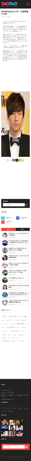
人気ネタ (8, 229)
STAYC (7, 323)
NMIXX (3, 327)
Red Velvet (21, 323)
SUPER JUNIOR (6, 341)
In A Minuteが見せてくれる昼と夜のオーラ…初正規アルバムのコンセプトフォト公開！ (19, 242)
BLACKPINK (11, 327)
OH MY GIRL (21, 334)
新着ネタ (22, 229)
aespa (17, 320)
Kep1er (24, 320)
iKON (23, 341)
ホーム (3, 408)
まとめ (25, 408)
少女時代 (25, 316)
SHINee (4, 338)
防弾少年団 (12, 316)
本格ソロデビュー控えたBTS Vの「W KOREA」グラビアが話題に (18, 249)
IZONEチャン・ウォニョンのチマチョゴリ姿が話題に (18, 234)
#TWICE (14, 408)
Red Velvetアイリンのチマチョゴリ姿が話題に (19, 286)
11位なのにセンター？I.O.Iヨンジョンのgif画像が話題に (18, 256)
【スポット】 (5, 331)
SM (9, 334)
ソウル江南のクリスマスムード (16, 278)
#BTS (8, 408)
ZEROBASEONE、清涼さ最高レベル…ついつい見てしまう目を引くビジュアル (19, 293)
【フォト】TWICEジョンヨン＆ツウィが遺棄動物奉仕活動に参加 (18, 301)
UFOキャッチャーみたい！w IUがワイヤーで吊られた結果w (18, 264)
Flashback (10, 411)
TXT (3, 323)
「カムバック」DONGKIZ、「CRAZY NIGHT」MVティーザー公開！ (18, 271)
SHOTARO (14, 341)
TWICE (4, 316)
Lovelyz (4, 334)
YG (19, 341)
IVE (19, 316)
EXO (28, 323)
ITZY (18, 327)
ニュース (4, 411)
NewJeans (23, 327)
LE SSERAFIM (14, 331)
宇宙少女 (14, 334)
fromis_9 (23, 331)
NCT (3, 320)
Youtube (20, 408)
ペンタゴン (18, 338)
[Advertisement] (15, 76)
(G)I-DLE (13, 323)
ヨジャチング (11, 338)
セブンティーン (9, 320)
